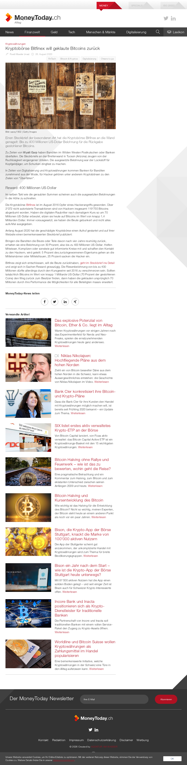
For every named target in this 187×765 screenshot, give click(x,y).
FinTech (52, 58)
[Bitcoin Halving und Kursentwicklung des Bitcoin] (28, 507)
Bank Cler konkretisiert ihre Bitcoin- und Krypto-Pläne (85, 393)
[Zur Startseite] (93, 717)
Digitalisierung (136, 32)
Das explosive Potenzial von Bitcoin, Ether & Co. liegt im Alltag (84, 322)
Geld (54, 32)
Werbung (143, 740)
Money (103, 5)
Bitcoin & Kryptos (69, 58)
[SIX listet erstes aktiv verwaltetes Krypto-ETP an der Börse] (28, 437)
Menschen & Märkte (100, 32)
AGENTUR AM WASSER (104, 746)
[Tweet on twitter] (54, 301)
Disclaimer (126, 740)
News (9, 32)
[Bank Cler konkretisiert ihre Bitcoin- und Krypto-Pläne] (28, 403)
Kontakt (43, 740)
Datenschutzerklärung (101, 740)
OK (172, 758)
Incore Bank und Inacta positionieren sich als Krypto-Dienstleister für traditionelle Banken (79, 608)
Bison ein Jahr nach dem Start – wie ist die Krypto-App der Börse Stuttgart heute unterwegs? (83, 570)
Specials (136, 5)
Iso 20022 (169, 5)
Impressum (76, 740)
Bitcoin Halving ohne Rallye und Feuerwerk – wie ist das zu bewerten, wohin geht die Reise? (83, 464)
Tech (71, 32)
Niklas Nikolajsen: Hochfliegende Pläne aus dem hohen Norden (80, 360)
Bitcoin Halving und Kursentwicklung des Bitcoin (79, 497)
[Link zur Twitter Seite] (166, 18)
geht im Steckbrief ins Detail (97, 262)
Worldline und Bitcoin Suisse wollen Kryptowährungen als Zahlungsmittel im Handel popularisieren (85, 648)
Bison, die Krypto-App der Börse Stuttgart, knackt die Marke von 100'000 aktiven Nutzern (83, 534)
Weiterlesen (62, 346)
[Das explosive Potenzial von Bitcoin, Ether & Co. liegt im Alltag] (28, 332)
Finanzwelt (32, 32)
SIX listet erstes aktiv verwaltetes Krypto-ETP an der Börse (83, 427)
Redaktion (59, 740)
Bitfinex (30, 204)
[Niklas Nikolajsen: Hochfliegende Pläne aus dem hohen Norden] (28, 367)
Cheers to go (107, 58)
